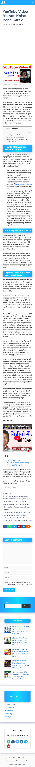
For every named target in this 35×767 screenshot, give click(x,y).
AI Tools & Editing (10, 705)
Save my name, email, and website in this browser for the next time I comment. (18, 583)
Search (6, 603)
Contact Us (24, 761)
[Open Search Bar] (29, 2)
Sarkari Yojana (9, 714)
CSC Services (9, 708)
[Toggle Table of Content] (28, 132)
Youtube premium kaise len (12, 501)
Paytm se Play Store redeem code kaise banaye (18, 140)
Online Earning (9, 711)
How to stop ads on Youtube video (16, 496)
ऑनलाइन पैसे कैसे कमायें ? (14, 461)
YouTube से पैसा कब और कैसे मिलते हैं (18, 463)
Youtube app (27, 499)
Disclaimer (26, 758)
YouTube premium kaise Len (16, 137)
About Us (8, 758)
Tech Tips (8, 493)
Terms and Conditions (13, 761)
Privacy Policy (17, 758)
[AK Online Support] (3, 2)
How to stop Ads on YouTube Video (15, 135)
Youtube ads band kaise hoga (12, 499)
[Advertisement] (17, 46)
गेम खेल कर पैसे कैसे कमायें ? (15, 465)
